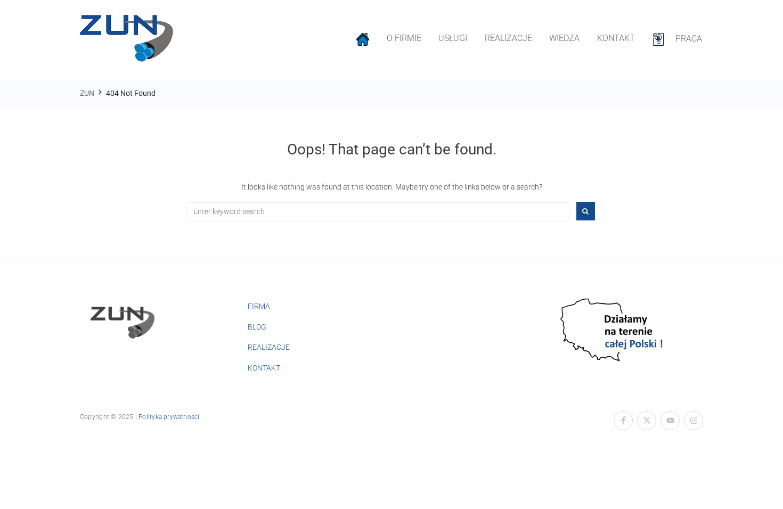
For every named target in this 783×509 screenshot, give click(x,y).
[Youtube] (670, 420)
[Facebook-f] (623, 420)
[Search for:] (377, 211)
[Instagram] (693, 420)
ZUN (87, 93)
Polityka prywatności (168, 417)
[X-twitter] (646, 420)
